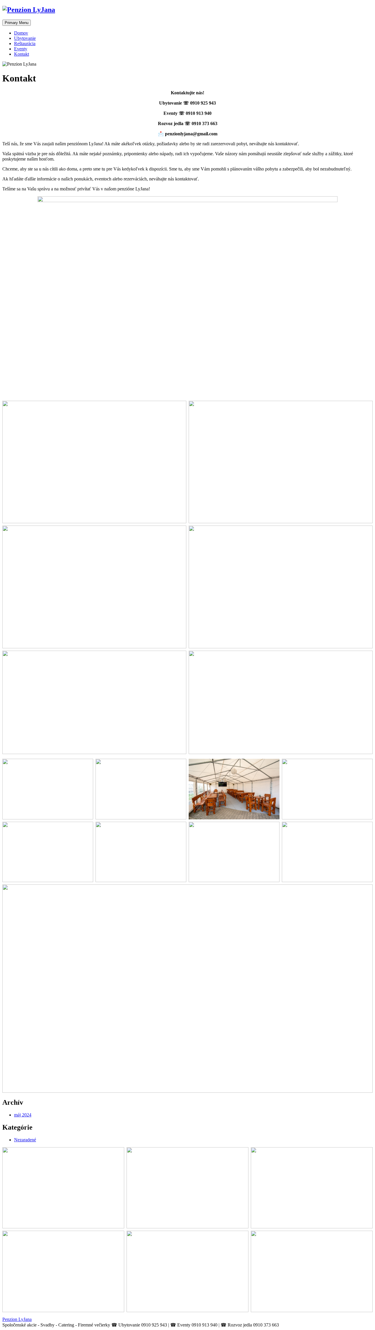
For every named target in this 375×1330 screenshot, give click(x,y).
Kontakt (21, 54)
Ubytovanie (25, 38)
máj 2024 (22, 1114)
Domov (21, 32)
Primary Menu (16, 23)
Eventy (20, 48)
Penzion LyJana (17, 1319)
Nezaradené (25, 1139)
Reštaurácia (24, 43)
